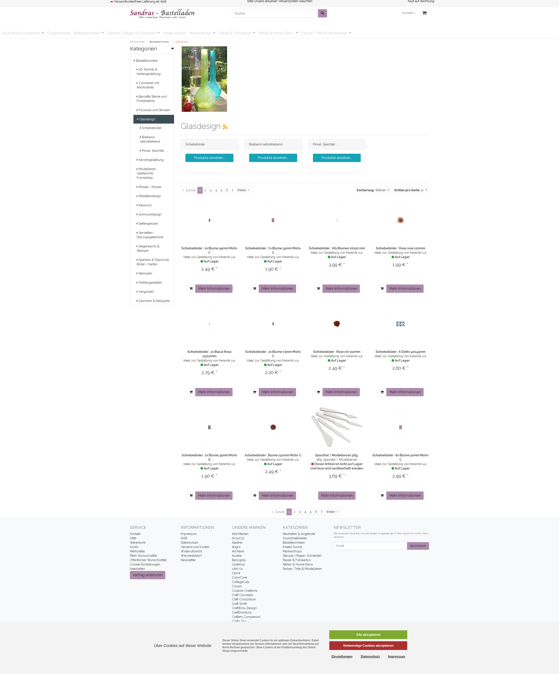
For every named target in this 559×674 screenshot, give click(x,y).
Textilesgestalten (150, 282)
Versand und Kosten (195, 547)
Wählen (372, 190)
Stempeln (145, 273)
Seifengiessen (148, 223)
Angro (236, 547)
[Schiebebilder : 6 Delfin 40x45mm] (400, 324)
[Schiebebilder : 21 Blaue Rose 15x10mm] (209, 324)
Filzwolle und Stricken (154, 110)
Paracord (144, 205)
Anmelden (408, 13)
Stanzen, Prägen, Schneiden (302, 555)
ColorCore (239, 577)
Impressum (189, 534)
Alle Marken (240, 534)
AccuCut (238, 538)
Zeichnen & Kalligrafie (154, 301)
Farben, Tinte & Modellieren (325, 33)
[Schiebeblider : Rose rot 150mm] (336, 324)
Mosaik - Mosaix (149, 187)
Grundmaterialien (295, 538)
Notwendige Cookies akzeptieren (368, 645)
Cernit (236, 573)
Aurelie (237, 555)
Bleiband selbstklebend (150, 139)
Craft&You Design (244, 608)
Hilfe (133, 538)
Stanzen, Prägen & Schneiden (132, 33)
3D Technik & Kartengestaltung (148, 72)
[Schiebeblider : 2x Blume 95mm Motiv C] (209, 220)
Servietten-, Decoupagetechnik (150, 235)
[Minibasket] (424, 13)
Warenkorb (138, 542)
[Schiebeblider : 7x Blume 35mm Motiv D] (209, 427)
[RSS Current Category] (225, 127)
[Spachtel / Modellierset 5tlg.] (337, 427)
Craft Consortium (244, 599)
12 (409, 190)
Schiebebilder (151, 128)
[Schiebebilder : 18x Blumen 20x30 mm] (337, 220)
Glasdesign (146, 119)
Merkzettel (137, 551)
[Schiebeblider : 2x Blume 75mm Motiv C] (273, 324)
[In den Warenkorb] (190, 288)
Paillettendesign (149, 196)
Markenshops (200, 33)
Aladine (237, 542)
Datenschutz (189, 542)
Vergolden (146, 291)
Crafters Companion (246, 617)
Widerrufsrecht (191, 551)
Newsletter (188, 560)
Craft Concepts (242, 595)
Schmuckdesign (149, 214)
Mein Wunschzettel (143, 555)
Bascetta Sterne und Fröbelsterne (152, 99)
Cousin (237, 586)
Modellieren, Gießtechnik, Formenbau (146, 173)
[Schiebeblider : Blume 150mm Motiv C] (273, 427)
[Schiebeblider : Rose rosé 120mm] (400, 220)
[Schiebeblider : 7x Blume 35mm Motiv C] (273, 220)
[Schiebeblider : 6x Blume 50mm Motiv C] (400, 427)
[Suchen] (322, 13)
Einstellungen (341, 656)
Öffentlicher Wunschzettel (148, 560)
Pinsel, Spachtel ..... (154, 150)
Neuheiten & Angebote (21, 33)
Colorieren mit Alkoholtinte (148, 85)
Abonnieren (418, 546)
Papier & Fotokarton (235, 33)
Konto (134, 547)
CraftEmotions (242, 612)
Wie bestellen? (191, 555)
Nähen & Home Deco (277, 33)
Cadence (238, 564)
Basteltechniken (87, 33)
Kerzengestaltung (151, 160)
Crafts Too (239, 621)
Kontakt (135, 534)
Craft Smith (239, 603)
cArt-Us (237, 569)
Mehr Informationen (214, 288)
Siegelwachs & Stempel (148, 248)
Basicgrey (239, 560)
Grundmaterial (58, 33)
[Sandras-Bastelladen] (177, 14)
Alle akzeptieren (368, 634)
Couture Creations (244, 590)
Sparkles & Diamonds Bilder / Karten (153, 262)
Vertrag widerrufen (147, 575)
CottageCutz (241, 582)
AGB (184, 538)
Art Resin (238, 551)
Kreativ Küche (174, 33)
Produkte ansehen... (209, 158)
